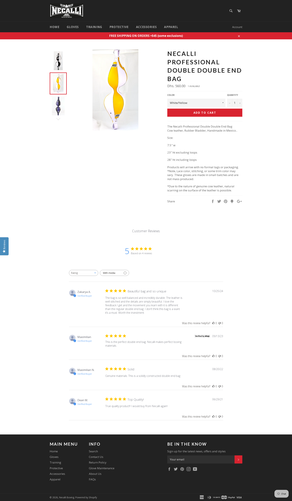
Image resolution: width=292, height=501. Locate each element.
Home (54, 27)
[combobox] (83, 273)
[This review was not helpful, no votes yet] (219, 323)
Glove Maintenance (101, 468)
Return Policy (97, 462)
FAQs (92, 479)
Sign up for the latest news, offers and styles (196, 451)
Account (237, 27)
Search (93, 451)
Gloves (73, 27)
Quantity (232, 95)
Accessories (146, 27)
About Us (95, 474)
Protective (119, 27)
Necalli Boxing (66, 497)
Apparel (171, 27)
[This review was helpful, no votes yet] (213, 323)
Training (94, 27)
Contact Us (96, 457)
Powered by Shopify (86, 497)
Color (171, 95)
